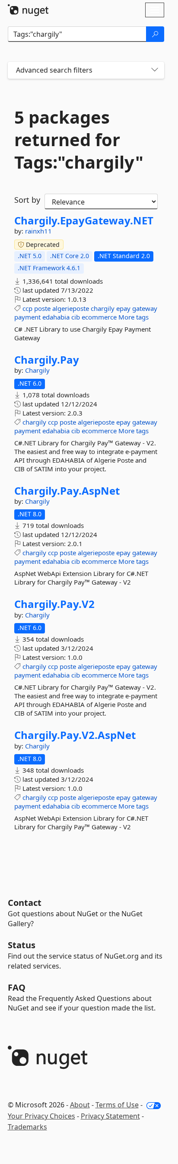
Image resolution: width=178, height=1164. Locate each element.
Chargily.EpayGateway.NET (83, 220)
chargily (102, 308)
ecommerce (99, 317)
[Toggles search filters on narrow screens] (154, 70)
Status (21, 945)
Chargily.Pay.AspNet (67, 491)
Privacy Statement (110, 1116)
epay (123, 308)
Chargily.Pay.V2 (54, 604)
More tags (133, 317)
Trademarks (27, 1127)
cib (75, 317)
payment (27, 317)
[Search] (155, 34)
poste (42, 308)
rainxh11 (38, 231)
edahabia (56, 317)
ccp (27, 308)
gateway (144, 308)
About (80, 1105)
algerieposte (70, 308)
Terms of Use (117, 1105)
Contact (24, 902)
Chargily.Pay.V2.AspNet (75, 735)
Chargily (37, 370)
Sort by (27, 200)
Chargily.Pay (46, 360)
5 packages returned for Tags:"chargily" (78, 139)
